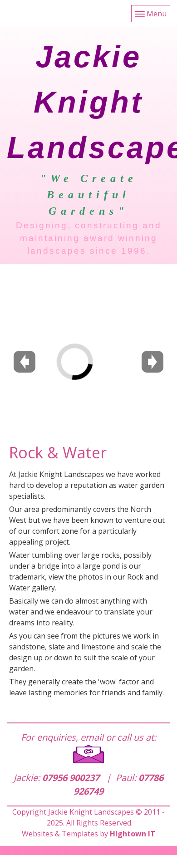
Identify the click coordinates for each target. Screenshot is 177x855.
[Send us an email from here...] (88, 754)
